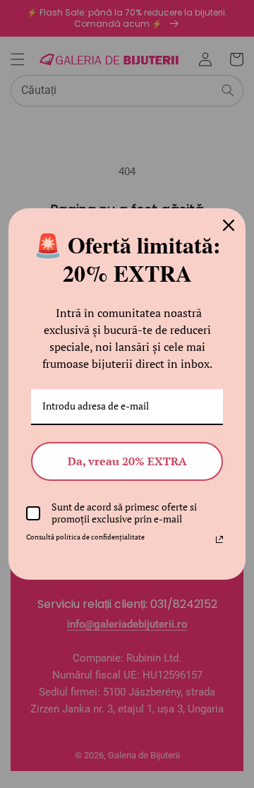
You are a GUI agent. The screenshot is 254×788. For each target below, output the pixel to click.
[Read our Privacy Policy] (219, 539)
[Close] (229, 225)
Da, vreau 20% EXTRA (127, 461)
